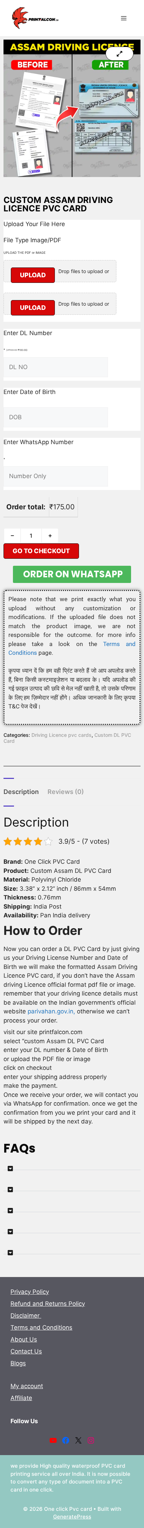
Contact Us (26, 1351)
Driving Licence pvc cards (61, 735)
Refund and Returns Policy (47, 1303)
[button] (72, 1165)
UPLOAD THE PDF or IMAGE (24, 252)
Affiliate (21, 1397)
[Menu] (124, 18)
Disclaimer (25, 1315)
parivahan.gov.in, (52, 1011)
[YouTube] (53, 1440)
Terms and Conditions (41, 1327)
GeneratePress (72, 1516)
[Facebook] (66, 1440)
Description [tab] (21, 791)
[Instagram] (91, 1440)
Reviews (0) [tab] (66, 791)
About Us (23, 1339)
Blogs (18, 1363)
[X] (78, 1440)
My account (26, 1386)
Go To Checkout (41, 551)
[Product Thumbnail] (120, 54)
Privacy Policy (29, 1291)
